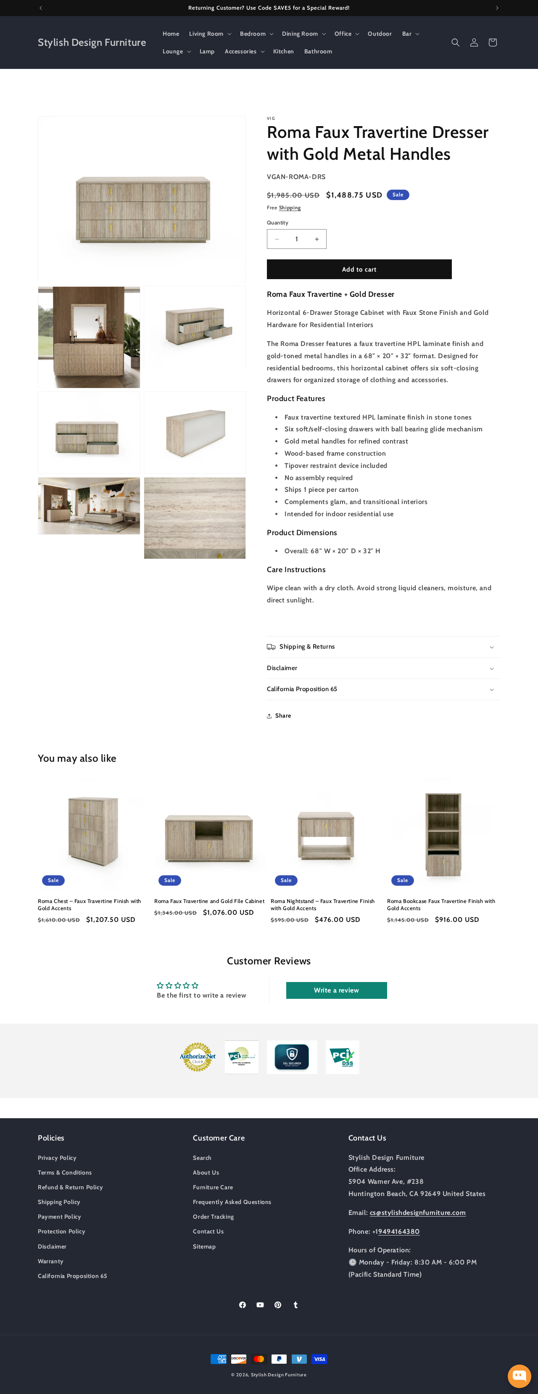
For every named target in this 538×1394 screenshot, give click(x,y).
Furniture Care (213, 1187)
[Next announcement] (497, 8)
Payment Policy (59, 1216)
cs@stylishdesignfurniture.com (418, 1212)
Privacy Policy (57, 1157)
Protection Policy (61, 1231)
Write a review (336, 990)
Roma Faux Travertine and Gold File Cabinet (209, 901)
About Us (206, 1172)
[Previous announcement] (41, 8)
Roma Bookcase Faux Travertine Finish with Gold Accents (441, 904)
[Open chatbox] (519, 1376)
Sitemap (204, 1246)
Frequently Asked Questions (232, 1201)
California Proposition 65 (73, 1275)
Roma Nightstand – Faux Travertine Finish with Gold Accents (323, 904)
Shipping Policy (59, 1201)
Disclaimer (52, 1246)
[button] (209, 33)
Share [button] (283, 715)
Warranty (51, 1261)
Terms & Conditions (65, 1172)
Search (202, 1157)
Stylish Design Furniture (279, 1375)
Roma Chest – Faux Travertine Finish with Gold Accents (89, 904)
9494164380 (399, 1231)
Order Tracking (213, 1216)
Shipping (290, 207)
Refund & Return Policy (70, 1187)
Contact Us (208, 1231)
